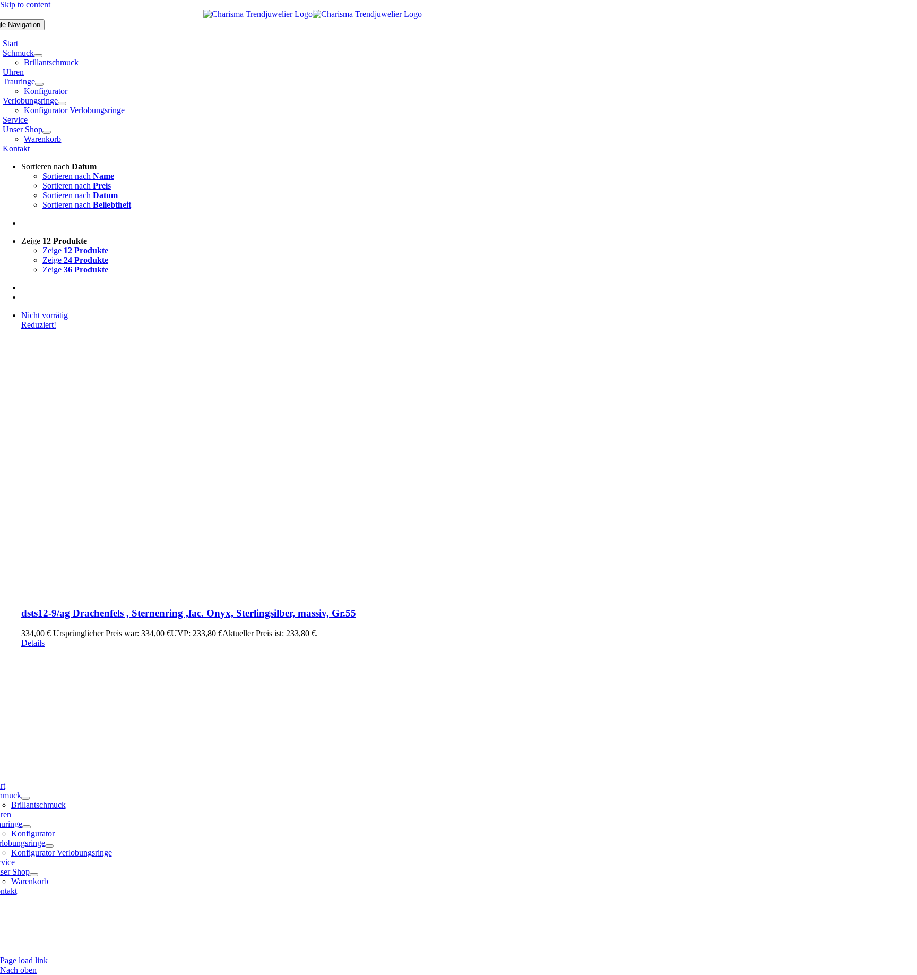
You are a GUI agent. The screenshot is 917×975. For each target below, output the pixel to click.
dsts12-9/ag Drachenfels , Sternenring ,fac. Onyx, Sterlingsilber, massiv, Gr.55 (188, 613)
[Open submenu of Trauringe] (39, 84)
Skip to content (25, 4)
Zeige (75, 250)
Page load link (24, 960)
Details (33, 642)
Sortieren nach (78, 176)
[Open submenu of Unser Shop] (46, 132)
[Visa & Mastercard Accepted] (588, 950)
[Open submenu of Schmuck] (38, 55)
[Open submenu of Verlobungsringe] (62, 103)
